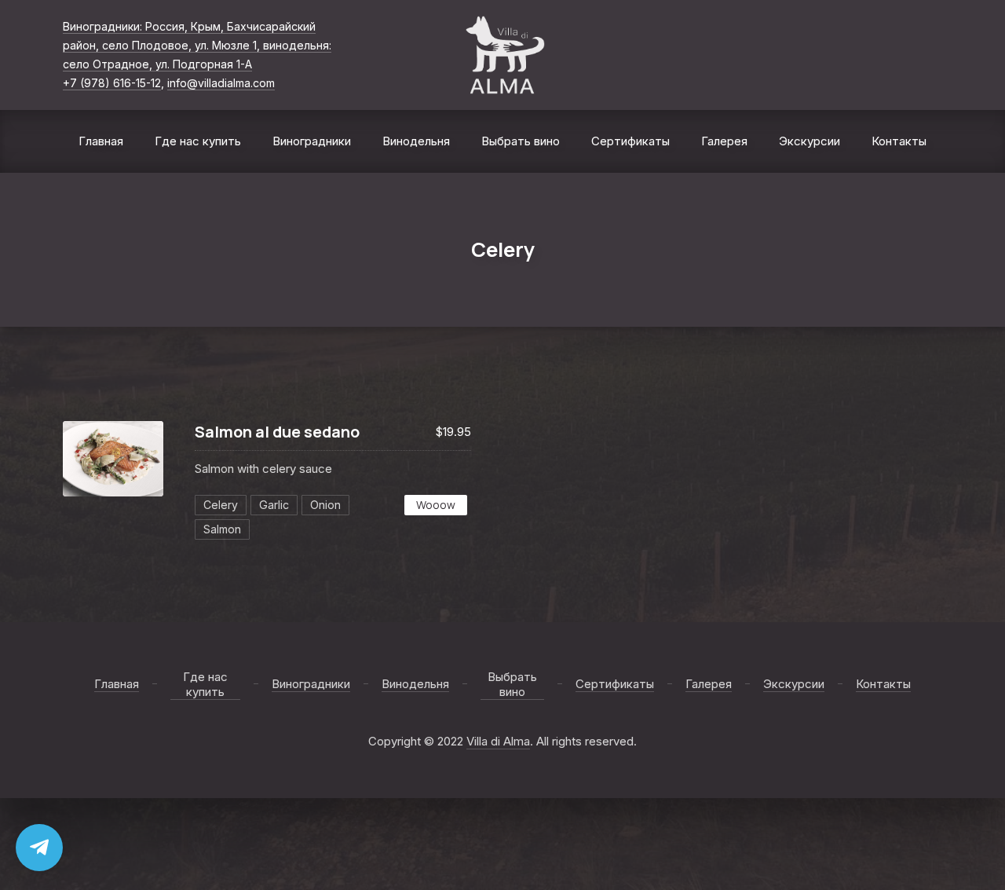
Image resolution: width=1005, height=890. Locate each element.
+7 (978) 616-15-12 (112, 83)
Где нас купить (198, 141)
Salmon (222, 529)
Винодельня (416, 141)
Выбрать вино (520, 141)
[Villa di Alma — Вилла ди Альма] (503, 55)
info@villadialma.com (221, 83)
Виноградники (311, 141)
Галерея (724, 141)
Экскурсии (809, 141)
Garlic (274, 504)
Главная (101, 141)
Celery (220, 504)
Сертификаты (630, 141)
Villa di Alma (498, 741)
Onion (325, 504)
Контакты (899, 141)
